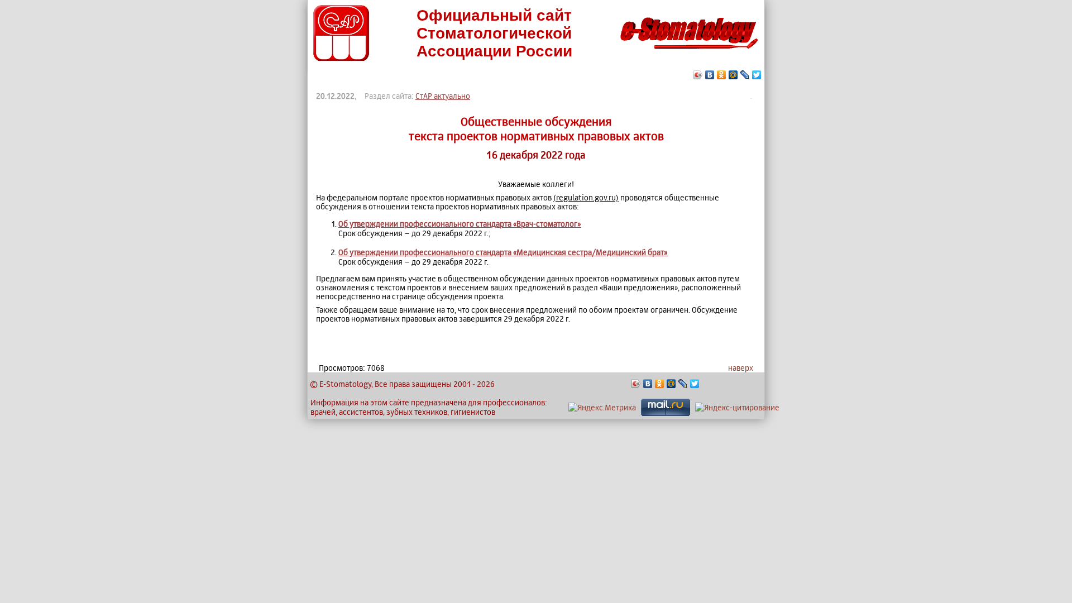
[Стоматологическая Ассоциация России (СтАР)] (341, 58)
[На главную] (689, 52)
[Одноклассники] (722, 75)
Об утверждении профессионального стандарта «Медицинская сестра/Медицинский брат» (503, 252)
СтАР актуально (442, 95)
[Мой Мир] (733, 75)
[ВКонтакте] (710, 75)
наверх (740, 367)
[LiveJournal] (745, 75)
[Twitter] (757, 75)
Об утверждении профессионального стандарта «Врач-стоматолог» (459, 223)
